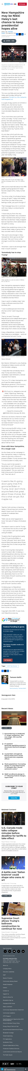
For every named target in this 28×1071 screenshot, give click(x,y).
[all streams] (26, 1069)
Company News (7, 968)
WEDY (15, 959)
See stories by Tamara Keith (18, 688)
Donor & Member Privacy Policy (11, 1023)
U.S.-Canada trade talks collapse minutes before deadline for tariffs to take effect (13, 833)
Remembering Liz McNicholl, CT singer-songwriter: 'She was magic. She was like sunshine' (14, 736)
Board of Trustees (7, 978)
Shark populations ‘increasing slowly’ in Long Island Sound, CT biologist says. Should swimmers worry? (15, 766)
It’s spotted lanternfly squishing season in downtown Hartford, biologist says (15, 746)
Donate (23, 4)
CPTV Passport (7, 1016)
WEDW (12, 959)
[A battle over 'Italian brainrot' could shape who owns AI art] (13, 862)
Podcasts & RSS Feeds (9, 1003)
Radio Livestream (7, 1006)
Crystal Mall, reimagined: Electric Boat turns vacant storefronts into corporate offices (13, 756)
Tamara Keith (15, 677)
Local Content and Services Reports (12, 1051)
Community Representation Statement (13, 1009)
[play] (2, 1069)
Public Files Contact (7, 962)
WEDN (8, 959)
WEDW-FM (5, 961)
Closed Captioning (7, 1036)
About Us (5, 965)
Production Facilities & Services (11, 1048)
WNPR (10, 961)
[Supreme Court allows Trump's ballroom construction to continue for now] (13, 909)
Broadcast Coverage (8, 1032)
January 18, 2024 (19, 413)
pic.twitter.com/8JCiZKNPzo (16, 408)
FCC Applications (7, 1039)
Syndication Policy (7, 1042)
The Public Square (7, 1055)
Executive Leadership (8, 971)
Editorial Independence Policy (11, 1045)
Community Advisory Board (10, 981)
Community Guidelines (9, 1013)
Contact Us (6, 990)
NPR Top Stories (12, 666)
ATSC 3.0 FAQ (15, 962)
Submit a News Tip (8, 997)
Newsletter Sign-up (8, 1000)
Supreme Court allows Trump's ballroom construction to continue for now (11, 923)
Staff (4, 975)
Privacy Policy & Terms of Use (10, 1026)
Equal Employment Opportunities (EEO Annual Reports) (13, 1020)
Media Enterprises (7, 984)
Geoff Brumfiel (5, 883)
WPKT (13, 961)
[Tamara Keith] (4, 679)
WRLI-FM (18, 961)
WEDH (4, 959)
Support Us (6, 994)
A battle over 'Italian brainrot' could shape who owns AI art (13, 876)
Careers (5, 987)
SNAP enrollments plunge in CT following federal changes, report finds (15, 775)
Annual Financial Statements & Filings (13, 1029)
